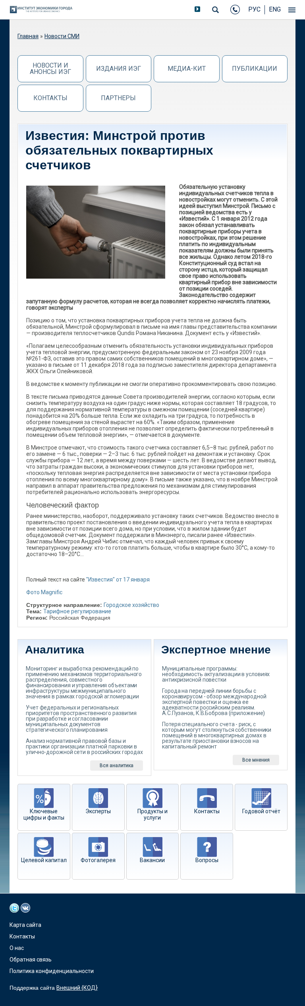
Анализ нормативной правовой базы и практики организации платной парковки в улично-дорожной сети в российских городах (84, 746)
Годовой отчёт (261, 811)
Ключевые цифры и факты (43, 814)
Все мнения (256, 760)
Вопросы (206, 860)
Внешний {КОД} (77, 988)
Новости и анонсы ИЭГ (50, 69)
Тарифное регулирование (77, 611)
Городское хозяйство (131, 605)
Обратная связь (31, 959)
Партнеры (118, 98)
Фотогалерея (98, 860)
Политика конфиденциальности (52, 971)
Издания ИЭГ (118, 68)
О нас (17, 948)
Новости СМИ (61, 36)
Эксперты (98, 811)
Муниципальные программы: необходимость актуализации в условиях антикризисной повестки (216, 674)
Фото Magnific (44, 592)
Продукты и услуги (152, 814)
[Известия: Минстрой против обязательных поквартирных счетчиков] (95, 232)
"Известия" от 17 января (118, 579)
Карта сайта (25, 925)
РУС (254, 9)
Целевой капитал (44, 860)
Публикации (254, 68)
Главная (28, 36)
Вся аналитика (116, 765)
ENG (275, 9)
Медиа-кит (187, 68)
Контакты (50, 98)
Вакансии (152, 860)
